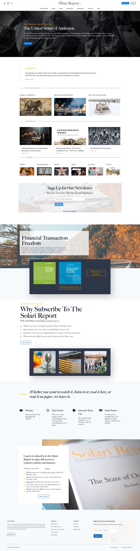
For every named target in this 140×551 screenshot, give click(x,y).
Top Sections (44, 8)
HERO (73, 164)
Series (53, 8)
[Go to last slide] (2, 35)
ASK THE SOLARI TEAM (97, 95)
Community (80, 8)
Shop (98, 8)
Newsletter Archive (70, 211)
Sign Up (58, 204)
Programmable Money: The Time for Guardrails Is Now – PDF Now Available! (70, 149)
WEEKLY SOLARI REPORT (63, 95)
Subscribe (125, 3)
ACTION (91, 164)
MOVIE (22, 164)
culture (28, 157)
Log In (133, 3)
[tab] (66, 59)
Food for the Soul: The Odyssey (100, 148)
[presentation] (36, 136)
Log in (47, 468)
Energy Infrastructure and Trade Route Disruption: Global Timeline (35, 149)
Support (90, 8)
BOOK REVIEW (42, 164)
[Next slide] (137, 35)
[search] (5, 3)
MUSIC (56, 164)
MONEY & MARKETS (27, 95)
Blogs (61, 8)
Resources (70, 8)
